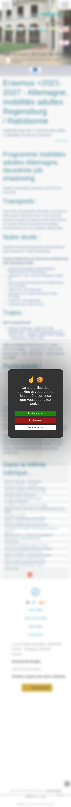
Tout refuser (35, 420)
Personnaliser (35, 427)
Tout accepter (35, 413)
